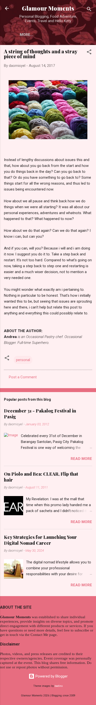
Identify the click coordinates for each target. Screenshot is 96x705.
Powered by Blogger (51, 676)
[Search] (89, 9)
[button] (89, 53)
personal (23, 360)
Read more (81, 458)
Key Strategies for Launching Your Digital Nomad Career (40, 540)
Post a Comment (23, 377)
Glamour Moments (48, 8)
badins (59, 686)
